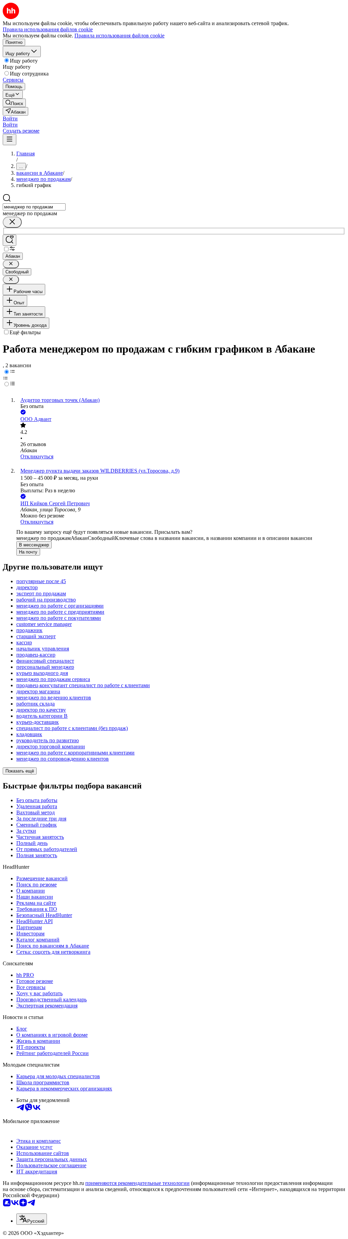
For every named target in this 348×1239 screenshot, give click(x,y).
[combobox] (34, 206)
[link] (14, 103)
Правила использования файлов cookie (119, 35)
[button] (10, 118)
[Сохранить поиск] (9, 240)
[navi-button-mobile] (9, 139)
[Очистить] (12, 222)
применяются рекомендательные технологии (137, 1183)
